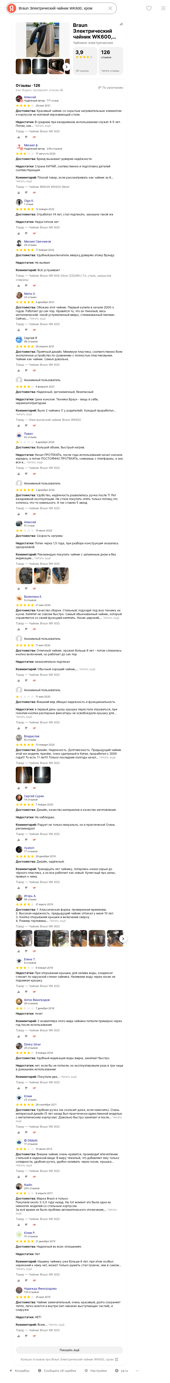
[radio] (19, 137)
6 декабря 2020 (45, 442)
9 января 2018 (44, 1052)
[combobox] (60, 8)
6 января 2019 (44, 967)
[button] (23, 66)
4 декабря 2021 (45, 302)
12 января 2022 (45, 209)
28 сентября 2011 (46, 1104)
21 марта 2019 (44, 904)
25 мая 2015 (43, 1297)
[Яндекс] (11, 8)
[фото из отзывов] (24, 576)
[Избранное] (148, 8)
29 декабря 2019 (46, 856)
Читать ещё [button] (43, 125)
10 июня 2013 (44, 1148)
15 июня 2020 (44, 530)
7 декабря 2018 (45, 1008)
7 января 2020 (44, 804)
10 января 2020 (45, 744)
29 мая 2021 (43, 105)
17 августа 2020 (46, 153)
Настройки (98, 1371)
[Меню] (163, 8)
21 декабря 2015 (45, 1241)
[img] (25, 105)
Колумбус (22, 1371)
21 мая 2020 (43, 605)
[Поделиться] (121, 24)
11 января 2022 (45, 249)
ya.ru (124, 1371)
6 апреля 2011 (44, 1193)
